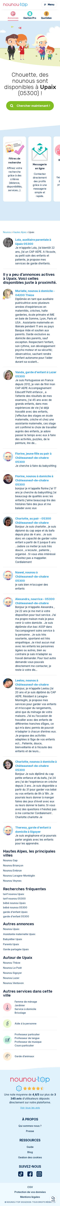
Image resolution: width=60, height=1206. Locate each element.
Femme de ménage (26, 1001)
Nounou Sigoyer (12, 972)
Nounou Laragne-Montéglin (19, 875)
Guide (30, 1146)
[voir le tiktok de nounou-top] (21, 1174)
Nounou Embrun (12, 870)
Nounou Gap (10, 860)
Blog (30, 1152)
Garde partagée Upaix (16, 949)
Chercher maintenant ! (33, 106)
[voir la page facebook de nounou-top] (30, 1174)
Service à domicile (25, 1009)
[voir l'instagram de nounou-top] (39, 1174)
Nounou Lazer (11, 977)
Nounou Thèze (11, 962)
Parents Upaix (11, 944)
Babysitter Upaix (12, 939)
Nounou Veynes (12, 880)
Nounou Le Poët (12, 967)
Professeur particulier (27, 1034)
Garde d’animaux (24, 1056)
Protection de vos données (30, 1192)
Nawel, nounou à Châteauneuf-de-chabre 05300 (32, 576)
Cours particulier (24, 1045)
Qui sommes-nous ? (30, 1125)
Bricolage (20, 1012)
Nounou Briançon (13, 865)
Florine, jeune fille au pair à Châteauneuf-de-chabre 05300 (33, 458)
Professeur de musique (28, 1041)
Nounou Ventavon (13, 983)
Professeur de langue (27, 1038)
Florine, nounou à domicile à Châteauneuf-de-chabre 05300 (34, 480)
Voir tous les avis (30, 1107)
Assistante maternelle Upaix (19, 934)
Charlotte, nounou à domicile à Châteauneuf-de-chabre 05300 (36, 766)
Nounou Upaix (11, 929)
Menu (51, 4)
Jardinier (20, 1005)
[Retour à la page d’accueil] (15, 4)
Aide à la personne (25, 1023)
